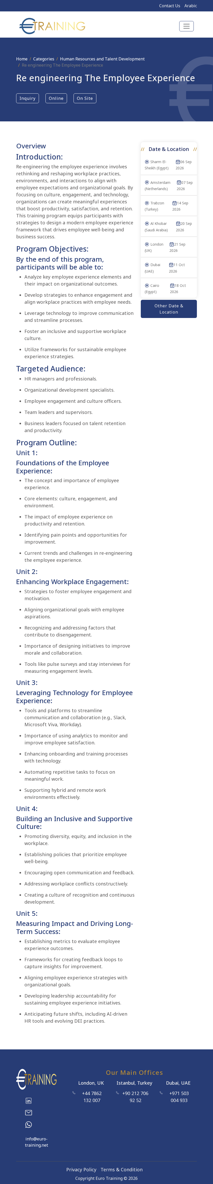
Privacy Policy (81, 1169)
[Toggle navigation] (186, 26)
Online (56, 98)
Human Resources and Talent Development (102, 59)
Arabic (190, 6)
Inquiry (27, 98)
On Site (85, 98)
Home (22, 59)
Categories (43, 59)
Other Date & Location (169, 309)
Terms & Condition (122, 1169)
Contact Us (169, 6)
